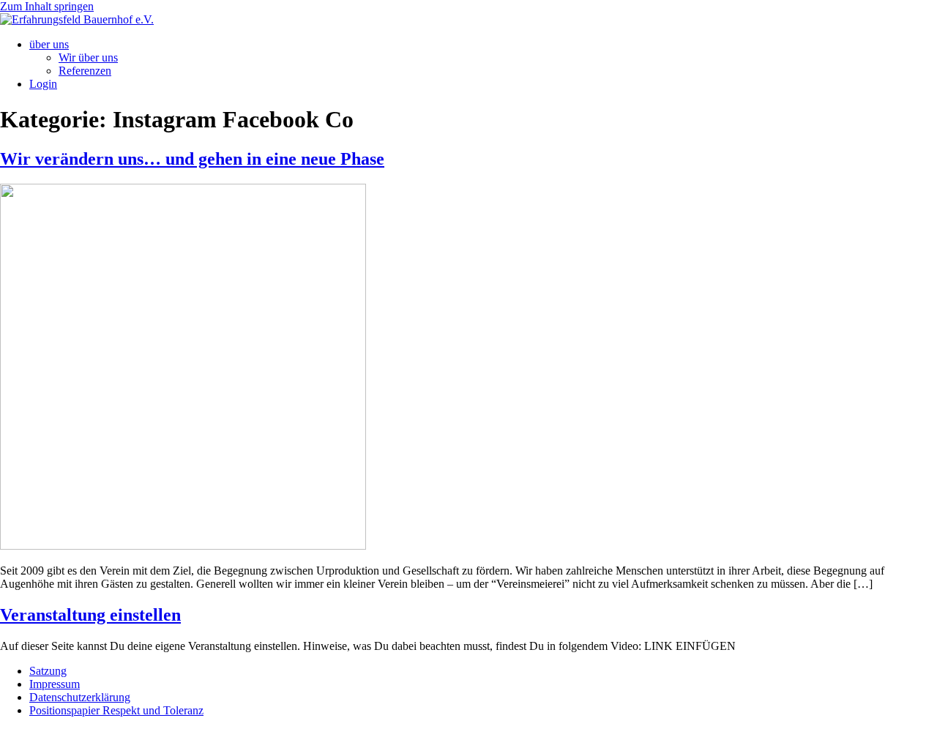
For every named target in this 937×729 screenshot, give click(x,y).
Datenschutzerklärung (79, 697)
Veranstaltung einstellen (90, 614)
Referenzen (85, 70)
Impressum (54, 684)
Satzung (48, 671)
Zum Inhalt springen (47, 6)
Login (43, 84)
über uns (49, 44)
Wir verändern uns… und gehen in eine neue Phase (192, 158)
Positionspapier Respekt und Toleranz (116, 710)
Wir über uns (88, 57)
